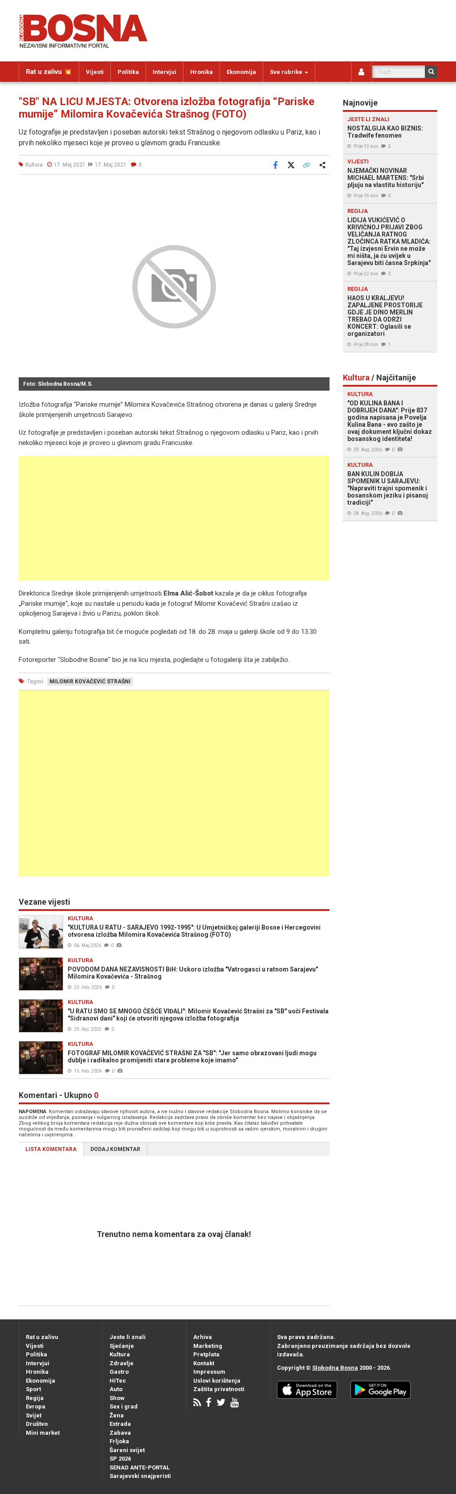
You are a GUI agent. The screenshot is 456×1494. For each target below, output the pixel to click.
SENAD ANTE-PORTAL (140, 1467)
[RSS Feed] (197, 1403)
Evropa (35, 1406)
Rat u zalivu (42, 1337)
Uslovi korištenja (216, 1380)
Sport (33, 1389)
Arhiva (202, 1337)
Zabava (120, 1432)
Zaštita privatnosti (218, 1389)
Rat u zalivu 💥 (49, 72)
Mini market (43, 1432)
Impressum (209, 1371)
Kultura (120, 1354)
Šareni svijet (127, 1450)
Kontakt (203, 1363)
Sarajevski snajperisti (140, 1476)
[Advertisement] (174, 518)
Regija (35, 1398)
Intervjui (164, 72)
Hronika (201, 72)
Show (117, 1398)
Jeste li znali (128, 1337)
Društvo (37, 1424)
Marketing (207, 1346)
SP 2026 (120, 1458)
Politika (128, 72)
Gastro (119, 1371)
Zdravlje (122, 1363)
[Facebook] (209, 1403)
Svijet (33, 1415)
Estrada (120, 1424)
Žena (117, 1415)
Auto (116, 1389)
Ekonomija (241, 72)
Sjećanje (122, 1346)
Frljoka (119, 1441)
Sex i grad (124, 1406)
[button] (321, 191)
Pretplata (206, 1354)
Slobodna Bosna (335, 1367)
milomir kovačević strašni (89, 681)
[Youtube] (234, 1403)
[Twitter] (220, 1403)
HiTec (118, 1380)
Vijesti (95, 72)
